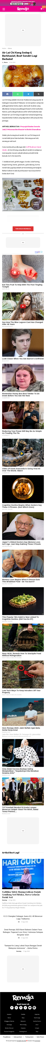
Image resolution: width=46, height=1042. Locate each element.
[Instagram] (16, 1007)
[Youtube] (30, 1007)
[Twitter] (21, 1007)
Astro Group (37, 1040)
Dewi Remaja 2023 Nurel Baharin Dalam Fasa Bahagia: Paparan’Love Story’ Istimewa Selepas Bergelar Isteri (23, 932)
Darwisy (4, 900)
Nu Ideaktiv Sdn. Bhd (21, 1040)
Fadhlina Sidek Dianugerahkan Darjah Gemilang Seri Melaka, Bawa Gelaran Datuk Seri (21, 894)
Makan (10, 48)
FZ (19, 922)
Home (4, 48)
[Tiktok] (25, 1007)
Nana (6, 62)
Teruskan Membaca (23, 229)
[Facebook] (12, 1007)
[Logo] (23, 9)
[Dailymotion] (34, 1007)
